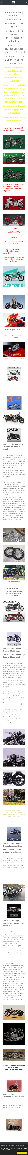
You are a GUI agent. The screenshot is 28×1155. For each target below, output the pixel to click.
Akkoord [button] (22, 1152)
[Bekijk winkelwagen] (26, 2)
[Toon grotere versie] (14, 203)
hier (15, 1067)
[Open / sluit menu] (1, 2)
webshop (14, 261)
